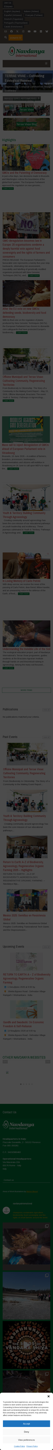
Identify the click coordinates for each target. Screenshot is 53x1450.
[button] (48, 1396)
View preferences (26, 1440)
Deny (26, 1432)
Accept (26, 1423)
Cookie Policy (19, 1446)
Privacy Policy (32, 1446)
